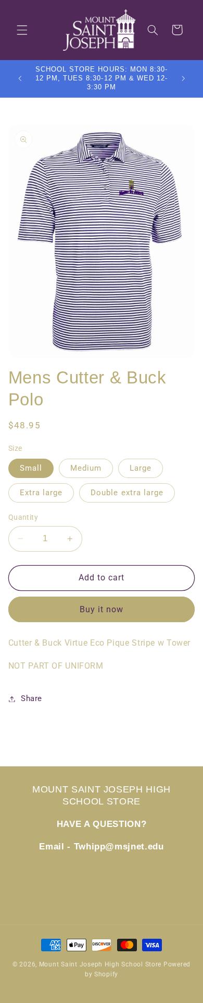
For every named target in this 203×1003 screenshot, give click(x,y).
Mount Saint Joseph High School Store (100, 964)
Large (140, 468)
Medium (86, 468)
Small (31, 468)
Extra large (41, 492)
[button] (22, 30)
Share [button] (31, 698)
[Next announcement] (183, 78)
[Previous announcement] (19, 78)
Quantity (23, 517)
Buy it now (102, 609)
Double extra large (127, 492)
